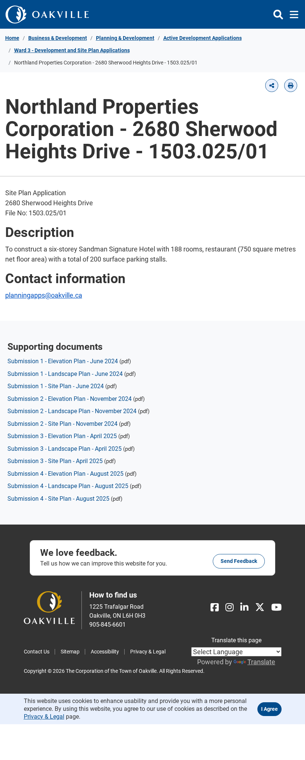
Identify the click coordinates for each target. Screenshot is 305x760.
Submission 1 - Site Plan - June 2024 (55, 386)
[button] (271, 85)
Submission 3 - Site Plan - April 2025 (55, 461)
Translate (261, 662)
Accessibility (105, 652)
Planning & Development (125, 38)
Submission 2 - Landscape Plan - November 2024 (72, 411)
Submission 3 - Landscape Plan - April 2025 (64, 448)
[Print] (290, 85)
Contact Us (36, 652)
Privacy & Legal (148, 652)
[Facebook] (215, 607)
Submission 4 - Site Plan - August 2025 (58, 498)
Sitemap (70, 652)
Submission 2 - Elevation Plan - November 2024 (69, 398)
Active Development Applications (202, 38)
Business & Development (57, 38)
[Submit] (278, 14)
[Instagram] (229, 607)
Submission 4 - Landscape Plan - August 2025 (67, 486)
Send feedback (239, 561)
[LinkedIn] (244, 607)
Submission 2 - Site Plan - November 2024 (62, 423)
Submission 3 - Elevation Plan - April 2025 (62, 436)
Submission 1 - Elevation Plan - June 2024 (62, 361)
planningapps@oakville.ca (43, 295)
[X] (259, 607)
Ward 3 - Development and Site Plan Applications (72, 50)
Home (12, 38)
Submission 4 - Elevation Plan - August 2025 (65, 473)
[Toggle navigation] (292, 14)
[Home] (47, 14)
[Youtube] (276, 607)
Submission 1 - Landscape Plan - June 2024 (65, 373)
